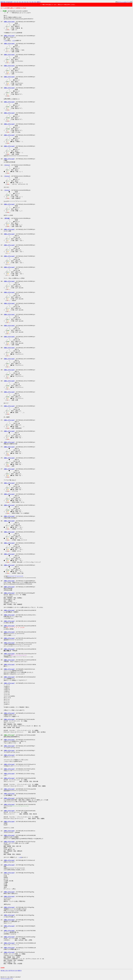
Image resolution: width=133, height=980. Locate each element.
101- (15, 2)
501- (25, 2)
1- (13, 2)
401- (23, 2)
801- (33, 2)
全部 (11, 2)
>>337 (13, 40)
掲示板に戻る (4, 970)
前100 (12, 970)
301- (20, 2)
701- (30, 2)
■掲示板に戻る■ (5, 2)
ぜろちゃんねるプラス (124, 2)
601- (28, 2)
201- (17, 2)
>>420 (20, 857)
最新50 (38, 2)
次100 (16, 970)
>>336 (5, 40)
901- (35, 2)
